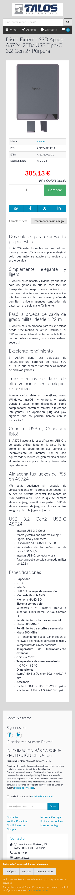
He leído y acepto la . (32, 796)
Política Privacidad (17, 821)
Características (18, 221)
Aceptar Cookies (45, 871)
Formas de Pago (49, 825)
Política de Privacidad (24, 788)
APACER (41, 141)
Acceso (31, 29)
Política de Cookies (38, 890)
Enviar (53, 806)
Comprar (55, 190)
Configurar (11, 871)
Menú (13, 29)
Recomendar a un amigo (49, 221)
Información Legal (50, 817)
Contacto (50, 29)
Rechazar (26, 871)
